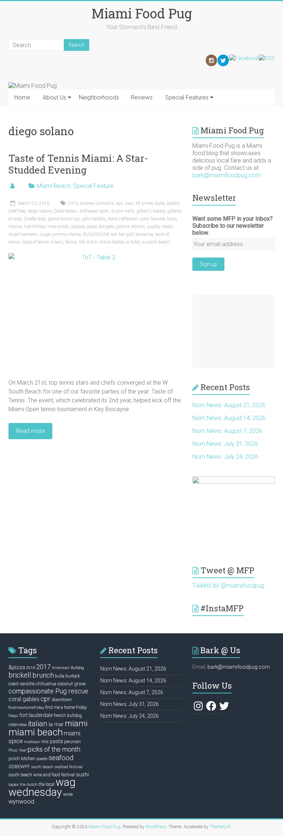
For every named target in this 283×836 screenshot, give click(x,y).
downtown (62, 699)
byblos (173, 203)
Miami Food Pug (141, 13)
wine (68, 794)
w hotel (133, 242)
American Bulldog (68, 667)
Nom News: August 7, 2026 (227, 430)
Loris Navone (152, 218)
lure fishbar (34, 226)
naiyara (78, 226)
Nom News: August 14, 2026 (229, 418)
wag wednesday (42, 787)
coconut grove (71, 683)
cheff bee (16, 211)
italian (38, 723)
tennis (71, 242)
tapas (13, 784)
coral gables (23, 699)
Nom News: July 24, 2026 (225, 456)
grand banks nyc (64, 218)
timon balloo (112, 242)
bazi (129, 203)
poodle (42, 758)
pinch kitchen (21, 758)
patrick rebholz (130, 226)
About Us (54, 97)
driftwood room (94, 211)
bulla (160, 203)
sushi (82, 774)
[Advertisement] (233, 331)
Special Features (187, 97)
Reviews (142, 97)
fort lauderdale (36, 715)
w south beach (156, 242)
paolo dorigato (100, 226)
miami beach (35, 732)
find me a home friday (66, 707)
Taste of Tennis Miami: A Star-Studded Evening (78, 164)
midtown (32, 741)
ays (119, 203)
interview (17, 724)
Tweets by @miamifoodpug (228, 585)
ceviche (27, 683)
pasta (56, 741)
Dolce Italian (65, 211)
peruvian (72, 741)
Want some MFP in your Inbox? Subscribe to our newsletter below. (232, 225)
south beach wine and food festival (41, 774)
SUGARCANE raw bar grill (108, 234)
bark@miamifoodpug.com (226, 175)
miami (76, 723)
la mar (56, 724)
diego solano (40, 211)
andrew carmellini (97, 203)
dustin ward (122, 211)
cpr (45, 699)
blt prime (144, 203)
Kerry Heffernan (123, 218)
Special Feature (93, 185)
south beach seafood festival (57, 767)
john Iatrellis (94, 218)
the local (47, 784)
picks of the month (54, 749)
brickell (19, 675)
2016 (73, 203)
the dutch (88, 242)
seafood (61, 758)
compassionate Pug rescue (48, 691)
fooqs (13, 715)
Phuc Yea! (17, 750)
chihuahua (46, 683)
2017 (43, 667)
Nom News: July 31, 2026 (225, 443)
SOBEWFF (19, 766)
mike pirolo (58, 226)
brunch (43, 675)
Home (22, 97)
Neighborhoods (99, 97)
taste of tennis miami (42, 242)
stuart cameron (23, 234)
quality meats (160, 226)
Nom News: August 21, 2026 (229, 405)
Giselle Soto (35, 218)
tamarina (144, 234)
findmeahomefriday (26, 707)
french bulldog (68, 715)
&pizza (16, 667)
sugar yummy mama (60, 234)
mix (45, 741)
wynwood (21, 801)
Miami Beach (53, 185)
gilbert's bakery (150, 211)
